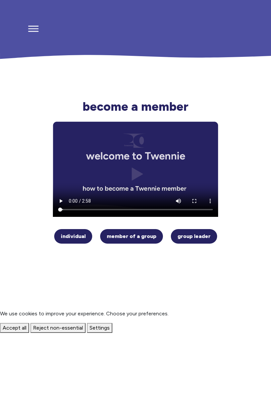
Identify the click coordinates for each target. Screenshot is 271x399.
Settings (100, 328)
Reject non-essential (58, 328)
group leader (194, 236)
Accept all (14, 328)
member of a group (131, 236)
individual (73, 236)
